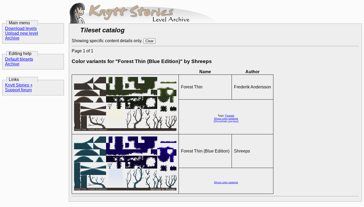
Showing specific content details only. (107, 40)
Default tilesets (19, 59)
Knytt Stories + (19, 85)
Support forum (18, 90)
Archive (12, 38)
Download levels (21, 28)
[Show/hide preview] (226, 121)
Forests (229, 115)
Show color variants (226, 118)
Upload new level (21, 33)
